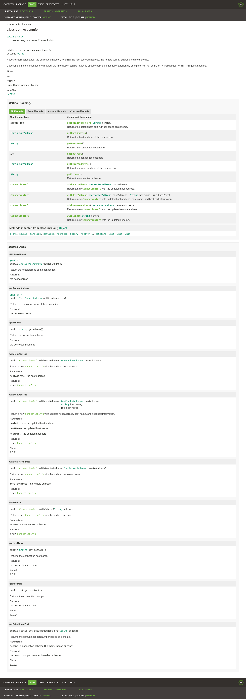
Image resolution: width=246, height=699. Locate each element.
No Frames (61, 11)
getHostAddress (76, 133)
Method (47, 17)
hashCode (62, 233)
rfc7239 (11, 94)
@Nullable (16, 260)
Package (21, 4)
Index (64, 4)
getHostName (74, 143)
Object (21, 53)
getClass (48, 233)
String (97, 123)
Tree (41, 4)
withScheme (73, 215)
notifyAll (87, 233)
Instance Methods (57, 111)
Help (72, 4)
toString (101, 233)
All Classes (85, 11)
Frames (48, 11)
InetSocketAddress (21, 133)
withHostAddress (77, 184)
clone (13, 233)
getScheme (73, 174)
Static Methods (35, 111)
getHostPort (74, 153)
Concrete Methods (79, 111)
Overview (9, 4)
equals (23, 233)
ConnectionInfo (19, 184)
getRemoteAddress (78, 164)
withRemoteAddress (78, 205)
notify (74, 233)
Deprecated (52, 4)
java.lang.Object (15, 36)
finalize (35, 233)
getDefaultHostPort (79, 123)
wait (111, 233)
